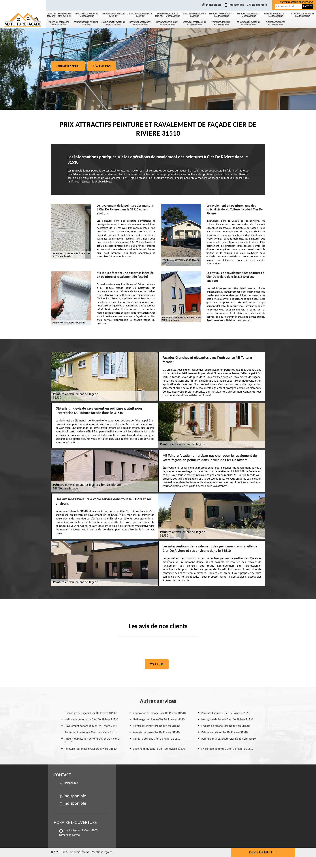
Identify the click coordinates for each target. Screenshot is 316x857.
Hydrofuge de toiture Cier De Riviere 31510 (227, 748)
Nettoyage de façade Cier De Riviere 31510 (227, 719)
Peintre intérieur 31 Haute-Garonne (86, 23)
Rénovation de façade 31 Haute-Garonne (248, 23)
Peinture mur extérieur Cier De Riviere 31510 (228, 738)
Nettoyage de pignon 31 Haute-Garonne (167, 23)
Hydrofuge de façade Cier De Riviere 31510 (90, 713)
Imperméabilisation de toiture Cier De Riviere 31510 (92, 740)
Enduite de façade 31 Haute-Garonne (275, 23)
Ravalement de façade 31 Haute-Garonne (113, 23)
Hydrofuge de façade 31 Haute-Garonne (59, 23)
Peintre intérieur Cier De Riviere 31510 (156, 726)
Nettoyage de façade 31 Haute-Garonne (140, 23)
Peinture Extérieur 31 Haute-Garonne (221, 23)
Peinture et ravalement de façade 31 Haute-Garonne (59, 15)
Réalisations (102, 66)
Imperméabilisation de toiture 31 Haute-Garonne (167, 15)
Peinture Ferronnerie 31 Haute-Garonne (248, 15)
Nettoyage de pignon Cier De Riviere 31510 (159, 719)
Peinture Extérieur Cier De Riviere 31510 (225, 713)
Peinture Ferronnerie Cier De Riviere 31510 (90, 748)
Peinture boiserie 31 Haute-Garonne (194, 15)
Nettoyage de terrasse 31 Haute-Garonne (194, 23)
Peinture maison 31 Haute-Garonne (140, 15)
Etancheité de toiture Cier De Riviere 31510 (159, 748)
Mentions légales (102, 852)
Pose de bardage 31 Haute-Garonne (113, 15)
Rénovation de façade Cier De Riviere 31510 (159, 713)
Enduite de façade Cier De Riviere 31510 (225, 726)
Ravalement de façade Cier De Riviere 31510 (91, 726)
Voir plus (156, 664)
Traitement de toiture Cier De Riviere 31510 (91, 732)
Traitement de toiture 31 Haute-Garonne (86, 15)
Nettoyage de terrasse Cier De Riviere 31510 (91, 719)
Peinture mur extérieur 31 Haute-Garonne (221, 15)
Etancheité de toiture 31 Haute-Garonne (275, 15)
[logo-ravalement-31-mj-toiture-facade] (23, 13)
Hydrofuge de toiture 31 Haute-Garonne (302, 15)
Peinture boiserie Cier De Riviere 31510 (156, 738)
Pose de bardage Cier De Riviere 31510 (156, 732)
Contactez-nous (68, 66)
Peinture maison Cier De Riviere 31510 (224, 732)
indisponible (213, 4)
